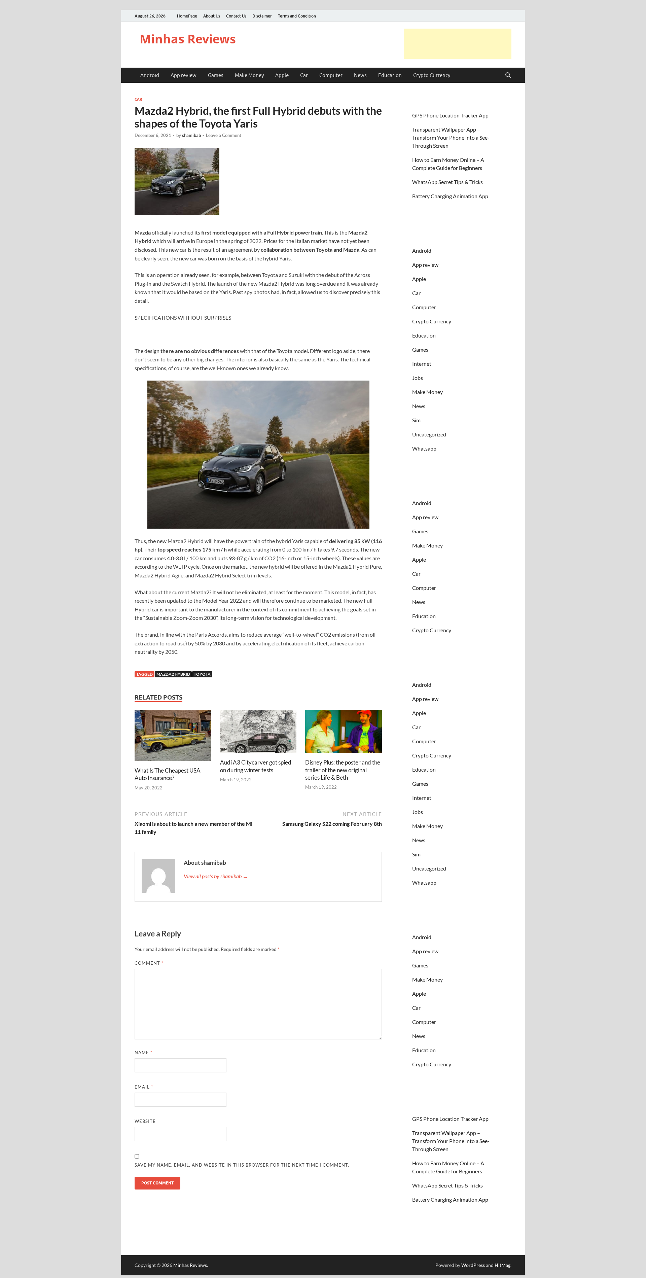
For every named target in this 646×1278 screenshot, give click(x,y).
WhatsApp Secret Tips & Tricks (447, 182)
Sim (416, 420)
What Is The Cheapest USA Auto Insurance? (168, 774)
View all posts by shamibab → (216, 876)
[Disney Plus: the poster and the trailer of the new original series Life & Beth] (343, 734)
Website (145, 1121)
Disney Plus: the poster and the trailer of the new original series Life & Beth (342, 770)
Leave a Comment (223, 135)
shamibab (191, 135)
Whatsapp (424, 448)
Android (149, 75)
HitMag (502, 1265)
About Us (211, 16)
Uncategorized (429, 434)
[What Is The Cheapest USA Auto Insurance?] (173, 738)
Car (304, 75)
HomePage (187, 16)
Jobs (417, 378)
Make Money (249, 75)
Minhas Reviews (188, 39)
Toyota (202, 674)
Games (215, 75)
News (360, 75)
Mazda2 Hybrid (173, 674)
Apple (282, 75)
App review (183, 75)
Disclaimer (262, 16)
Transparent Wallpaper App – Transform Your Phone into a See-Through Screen (451, 137)
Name (143, 1052)
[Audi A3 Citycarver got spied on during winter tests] (258, 734)
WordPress (473, 1265)
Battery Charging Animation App (450, 196)
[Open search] (508, 75)
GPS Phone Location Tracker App (450, 115)
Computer (331, 75)
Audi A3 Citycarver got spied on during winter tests (255, 766)
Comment (149, 963)
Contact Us (236, 16)
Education (390, 75)
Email (144, 1087)
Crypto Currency (431, 75)
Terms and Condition (297, 16)
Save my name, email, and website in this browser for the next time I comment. (242, 1165)
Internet (421, 363)
